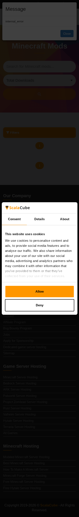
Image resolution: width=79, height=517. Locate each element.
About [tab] (64, 219)
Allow (39, 291)
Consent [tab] (14, 219)
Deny (39, 305)
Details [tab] (39, 219)
